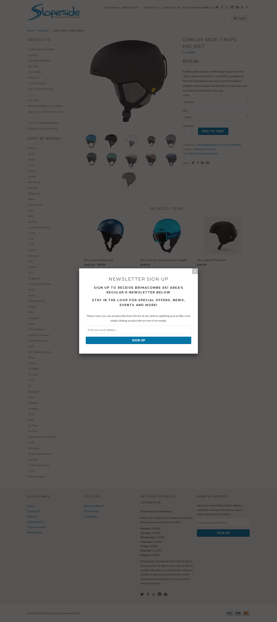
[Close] (195, 271)
